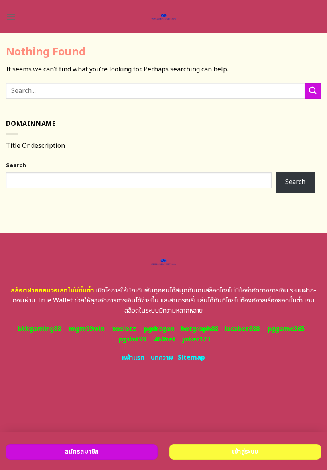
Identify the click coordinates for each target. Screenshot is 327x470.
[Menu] (11, 16)
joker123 (196, 339)
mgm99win (86, 329)
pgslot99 (132, 339)
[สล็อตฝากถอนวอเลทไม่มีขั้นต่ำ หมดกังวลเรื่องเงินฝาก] (164, 16)
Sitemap (191, 357)
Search (16, 165)
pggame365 (286, 329)
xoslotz (124, 329)
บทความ (162, 357)
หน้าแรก (133, 357)
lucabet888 (242, 329)
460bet (165, 339)
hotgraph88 (199, 329)
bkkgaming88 (39, 329)
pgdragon (159, 329)
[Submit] (313, 91)
